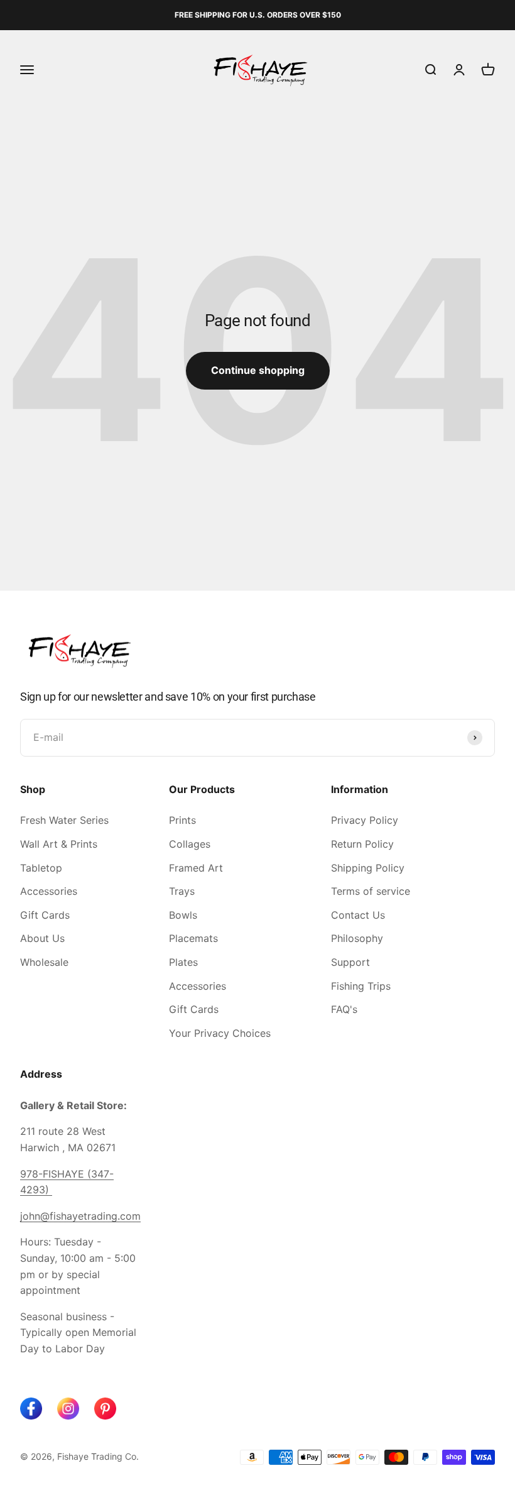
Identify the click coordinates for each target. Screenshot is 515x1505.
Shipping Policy (367, 868)
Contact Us (358, 915)
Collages (189, 844)
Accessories (48, 891)
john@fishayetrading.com (80, 1216)
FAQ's (344, 1009)
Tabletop (41, 868)
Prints (182, 820)
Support (350, 962)
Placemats (193, 938)
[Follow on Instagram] (68, 1409)
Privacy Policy (364, 820)
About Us (42, 938)
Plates (183, 962)
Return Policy (362, 844)
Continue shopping (258, 370)
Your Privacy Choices (220, 1033)
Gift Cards (45, 915)
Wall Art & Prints (58, 844)
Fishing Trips (361, 986)
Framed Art (196, 868)
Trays (182, 891)
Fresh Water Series (64, 820)
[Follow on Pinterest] (105, 1409)
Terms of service (370, 891)
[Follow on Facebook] (31, 1409)
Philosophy (357, 938)
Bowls (183, 915)
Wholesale (44, 962)
